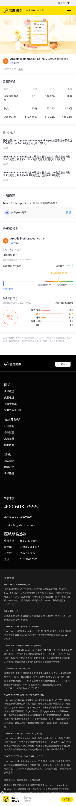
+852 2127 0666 (27, 540)
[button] (38, 61)
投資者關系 (10, 403)
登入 (63, 364)
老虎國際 (23, 10)
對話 (68, 212)
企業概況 (9, 391)
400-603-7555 (21, 506)
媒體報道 (9, 397)
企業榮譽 (9, 473)
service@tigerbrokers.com (19, 525)
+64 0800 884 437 (28, 546)
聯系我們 (9, 467)
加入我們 (9, 461)
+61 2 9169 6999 (27, 559)
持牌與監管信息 (13, 410)
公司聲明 (9, 426)
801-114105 (59, 615)
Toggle (69, 10)
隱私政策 (9, 444)
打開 (67, 799)
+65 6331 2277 (26, 553)
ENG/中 (65, 3)
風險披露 (9, 438)
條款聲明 (9, 432)
